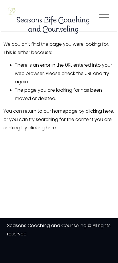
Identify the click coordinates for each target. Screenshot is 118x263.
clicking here (99, 111)
